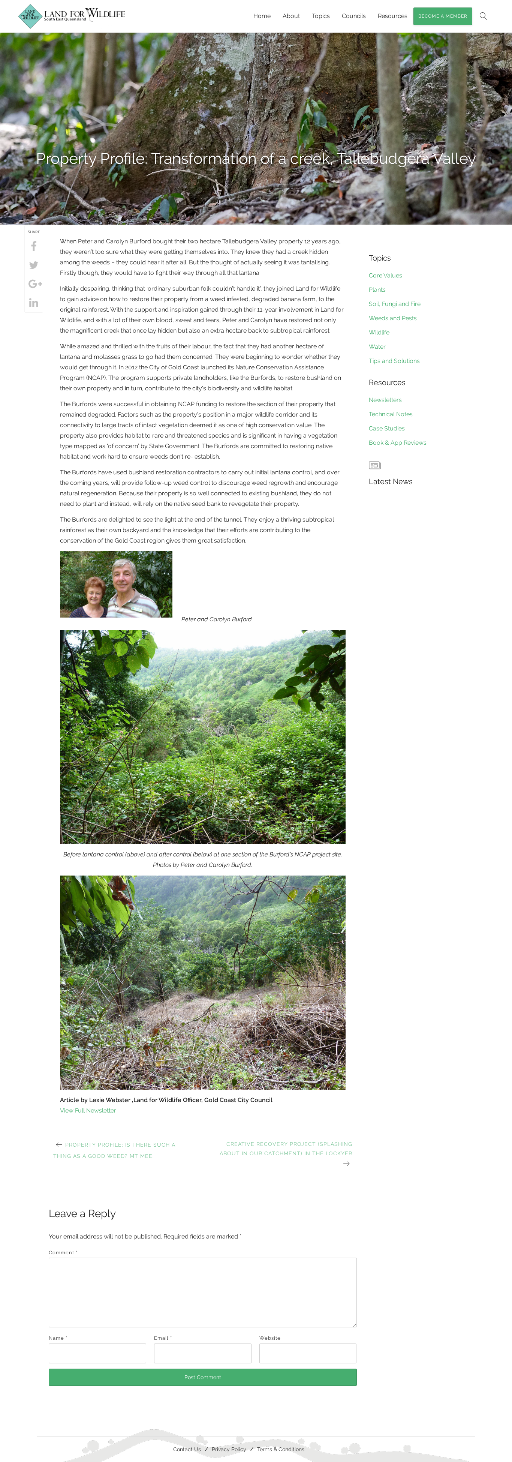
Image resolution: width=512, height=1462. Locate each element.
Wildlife (379, 332)
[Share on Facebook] (34, 246)
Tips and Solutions (394, 360)
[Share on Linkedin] (34, 303)
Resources (392, 15)
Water (377, 346)
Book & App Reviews (398, 442)
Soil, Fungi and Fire (395, 303)
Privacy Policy (229, 1449)
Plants (377, 289)
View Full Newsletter (88, 1110)
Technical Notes (391, 414)
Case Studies (387, 428)
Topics (321, 15)
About (291, 15)
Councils (354, 15)
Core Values (385, 275)
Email (163, 1338)
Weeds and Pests (393, 318)
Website (270, 1338)
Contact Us (187, 1449)
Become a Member (442, 16)
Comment (63, 1252)
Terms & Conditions (280, 1449)
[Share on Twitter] (34, 265)
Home (262, 15)
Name (58, 1338)
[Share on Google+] (34, 284)
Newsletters (385, 399)
